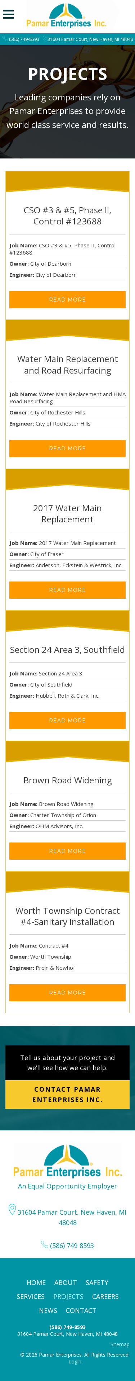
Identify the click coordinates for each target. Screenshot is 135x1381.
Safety (97, 1282)
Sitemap (120, 1344)
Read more (67, 299)
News (48, 1310)
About (65, 1282)
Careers (105, 1296)
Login (74, 1361)
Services (31, 1296)
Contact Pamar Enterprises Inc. (67, 1094)
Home (36, 1282)
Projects (68, 1296)
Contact (81, 1310)
